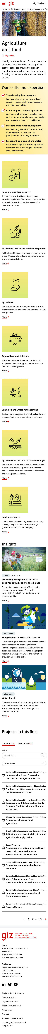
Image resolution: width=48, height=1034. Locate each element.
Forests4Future (14, 907)
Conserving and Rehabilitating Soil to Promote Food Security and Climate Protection (25, 806)
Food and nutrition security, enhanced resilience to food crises (25, 791)
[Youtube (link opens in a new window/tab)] (16, 985)
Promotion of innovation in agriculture (20, 822)
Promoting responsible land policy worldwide (23, 867)
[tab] (8, 744)
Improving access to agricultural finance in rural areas (23, 895)
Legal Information (10, 1001)
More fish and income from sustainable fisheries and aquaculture (25, 881)
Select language (41, 3)
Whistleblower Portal (11, 1005)
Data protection (9, 997)
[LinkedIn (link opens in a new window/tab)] (4, 985)
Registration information (13, 993)
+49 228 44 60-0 (15, 954)
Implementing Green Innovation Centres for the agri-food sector (23, 777)
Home (4, 9)
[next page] (44, 919)
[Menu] (3, 3)
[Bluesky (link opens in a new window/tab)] (10, 985)
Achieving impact (18, 9)
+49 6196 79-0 (15, 973)
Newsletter (7, 1010)
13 (40, 919)
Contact (5, 1014)
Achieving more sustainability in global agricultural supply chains (26, 836)
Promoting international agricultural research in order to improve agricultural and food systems (25, 851)
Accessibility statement (12, 1018)
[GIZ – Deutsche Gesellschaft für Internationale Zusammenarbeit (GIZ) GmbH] (11, 3)
